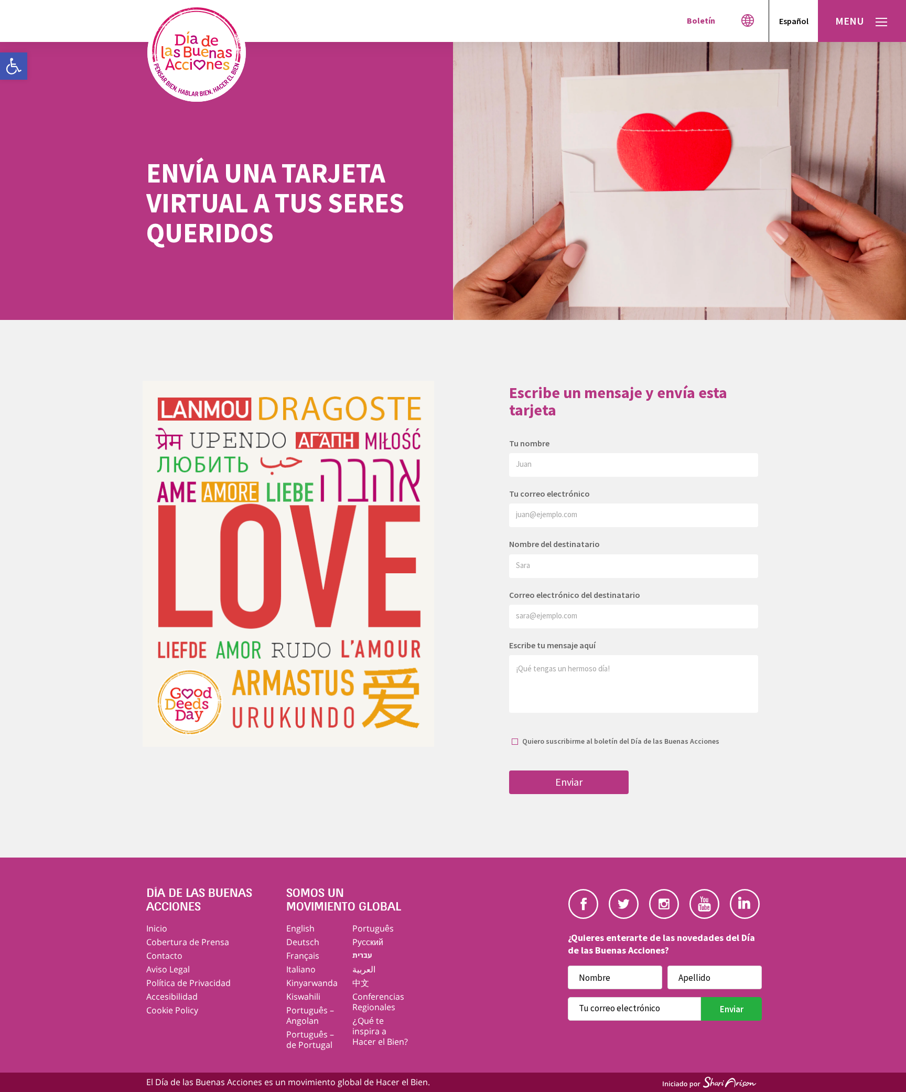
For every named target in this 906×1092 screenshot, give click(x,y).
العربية (363, 969)
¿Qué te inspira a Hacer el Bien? (380, 1031)
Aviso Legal (168, 969)
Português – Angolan (310, 1015)
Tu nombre (529, 443)
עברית (362, 955)
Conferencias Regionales (378, 1002)
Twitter (624, 904)
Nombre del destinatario (554, 544)
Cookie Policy (172, 1010)
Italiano (301, 969)
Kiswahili (303, 996)
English (300, 928)
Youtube (704, 904)
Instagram (664, 904)
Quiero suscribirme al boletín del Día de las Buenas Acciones (620, 741)
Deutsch (302, 942)
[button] (13, 66)
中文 (360, 983)
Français (302, 955)
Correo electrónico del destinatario (574, 595)
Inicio (156, 928)
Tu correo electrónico (549, 493)
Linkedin (745, 904)
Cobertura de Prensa (187, 942)
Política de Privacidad (188, 983)
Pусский (367, 942)
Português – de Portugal (310, 1040)
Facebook (583, 904)
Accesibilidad (172, 996)
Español (793, 21)
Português (373, 928)
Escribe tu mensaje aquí (552, 645)
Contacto (164, 955)
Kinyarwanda (312, 983)
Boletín (701, 20)
